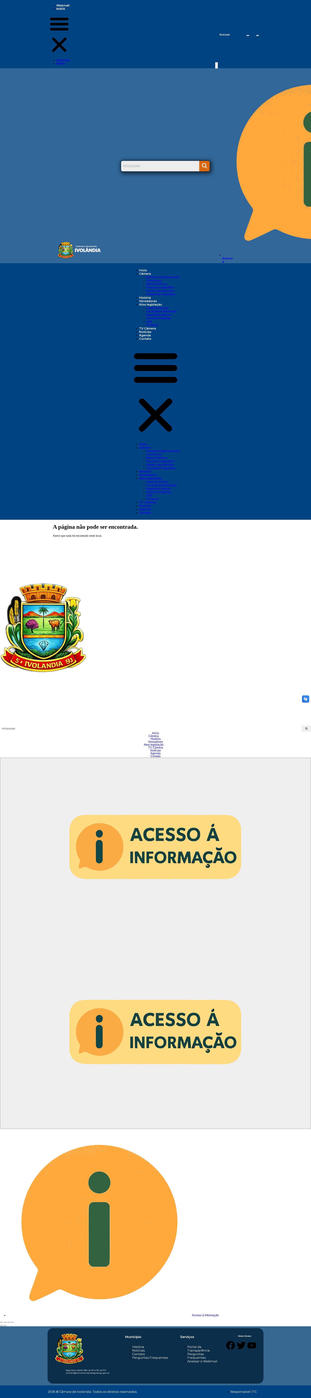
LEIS (149, 321)
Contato (145, 338)
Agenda (145, 335)
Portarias (152, 325)
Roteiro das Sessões (160, 291)
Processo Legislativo (160, 287)
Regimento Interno (158, 315)
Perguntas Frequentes (161, 294)
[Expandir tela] (5, 1322)
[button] (59, 35)
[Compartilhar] (8, 1322)
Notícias (145, 332)
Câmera (145, 273)
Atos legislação (150, 304)
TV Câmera (147, 328)
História (145, 297)
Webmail (62, 5)
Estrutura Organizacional (162, 277)
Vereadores (148, 301)
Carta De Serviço (157, 308)
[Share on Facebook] (247, 35)
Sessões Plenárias (158, 318)
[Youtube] (251, 1345)
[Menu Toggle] (216, 65)
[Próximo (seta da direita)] (5, 1325)
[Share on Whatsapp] (257, 35)
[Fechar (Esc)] (12, 1322)
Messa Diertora (156, 284)
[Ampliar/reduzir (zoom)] (1, 1322)
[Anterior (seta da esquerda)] (1, 1325)
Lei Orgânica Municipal (161, 311)
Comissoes (154, 280)
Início (143, 270)
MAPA (60, 9)
